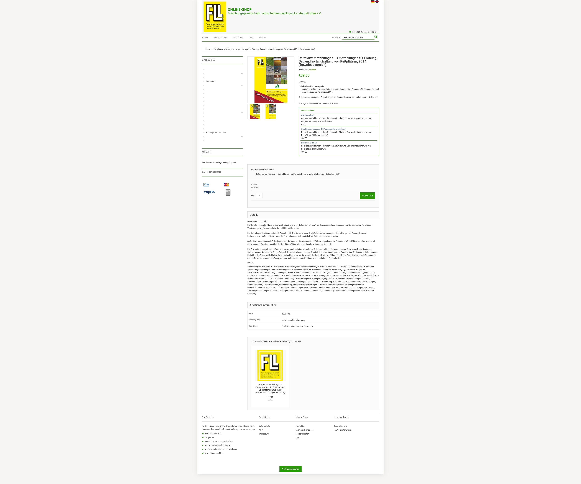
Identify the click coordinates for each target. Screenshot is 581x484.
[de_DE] (372, 2)
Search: (336, 37)
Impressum (264, 434)
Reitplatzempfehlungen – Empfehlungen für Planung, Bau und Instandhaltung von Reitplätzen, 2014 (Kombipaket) (270, 388)
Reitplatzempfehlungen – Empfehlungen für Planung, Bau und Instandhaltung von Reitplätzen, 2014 (298, 174)
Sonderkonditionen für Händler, (218, 445)
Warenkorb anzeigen (304, 430)
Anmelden (300, 426)
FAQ (251, 37)
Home (205, 37)
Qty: (253, 195)
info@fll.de (209, 437)
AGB (261, 430)
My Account (220, 37)
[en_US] (377, 2)
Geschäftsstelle (340, 426)
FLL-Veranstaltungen (342, 430)
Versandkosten (302, 434)
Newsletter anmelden (214, 453)
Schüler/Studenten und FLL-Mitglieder (221, 449)
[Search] (376, 36)
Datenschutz (264, 426)
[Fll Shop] (215, 15)
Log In (262, 37)
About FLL (238, 37)
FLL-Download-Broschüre (262, 169)
